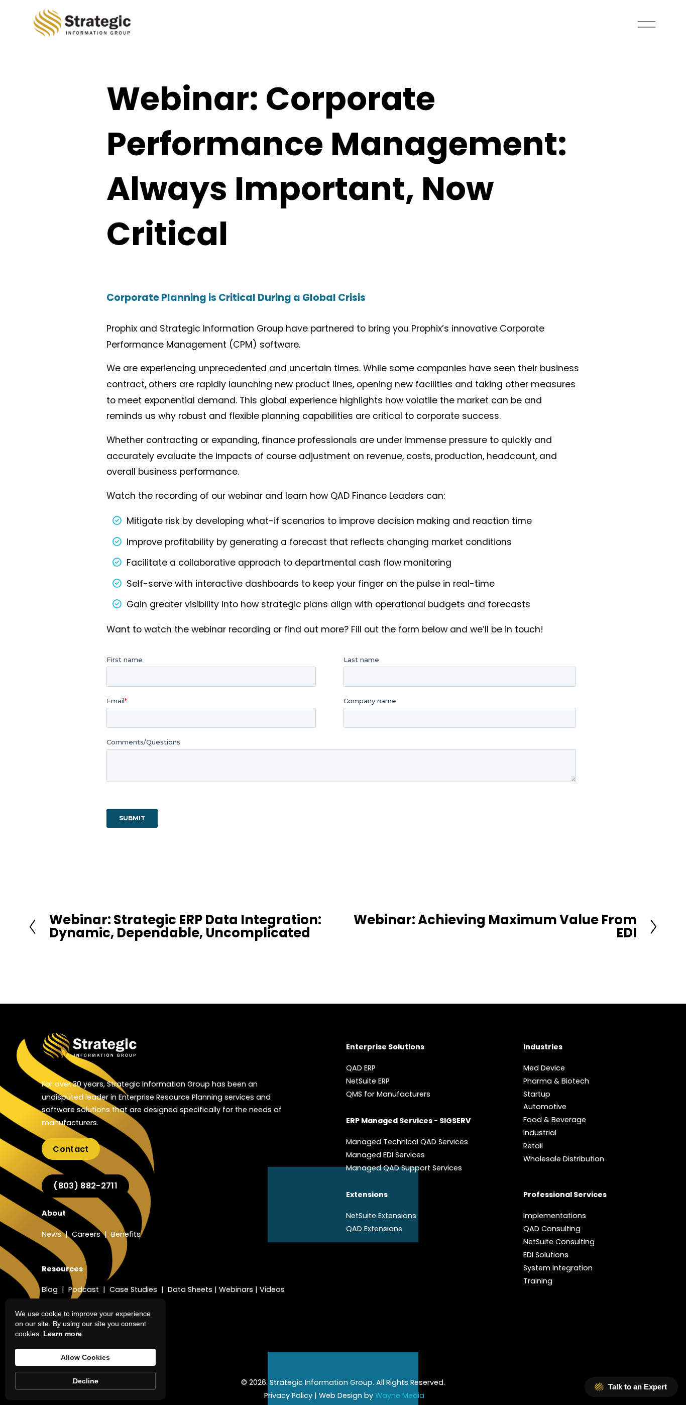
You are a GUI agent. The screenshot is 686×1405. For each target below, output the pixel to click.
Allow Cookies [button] (85, 1357)
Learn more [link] (62, 1334)
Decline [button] (85, 1381)
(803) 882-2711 (85, 1186)
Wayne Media (399, 1395)
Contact (70, 1149)
